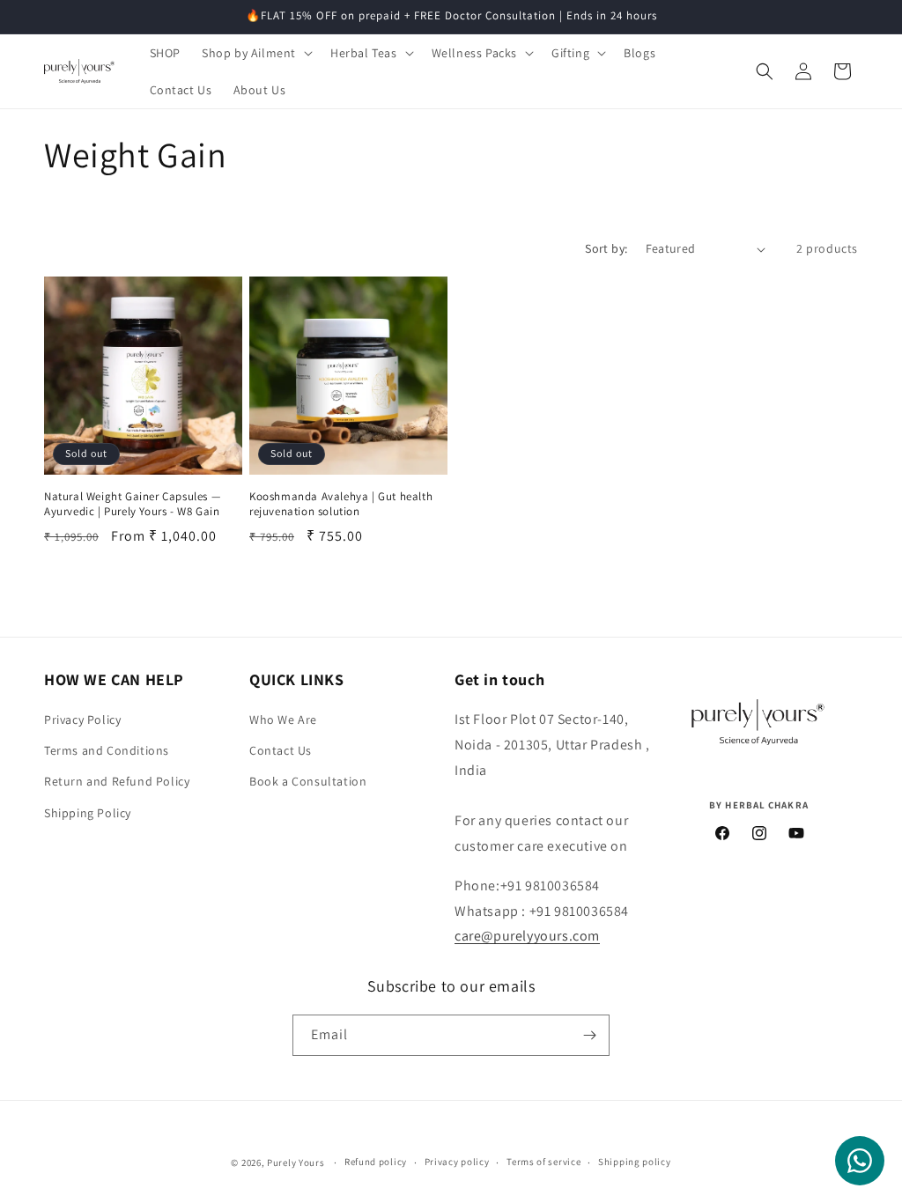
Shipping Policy (87, 813)
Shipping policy (634, 1161)
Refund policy (375, 1161)
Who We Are (283, 719)
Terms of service (543, 1161)
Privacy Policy (82, 719)
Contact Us (280, 750)
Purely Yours (295, 1162)
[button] (255, 52)
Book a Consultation (307, 781)
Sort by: (606, 248)
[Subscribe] (589, 1035)
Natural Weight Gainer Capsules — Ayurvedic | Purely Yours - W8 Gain (132, 504)
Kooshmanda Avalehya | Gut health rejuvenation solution (341, 504)
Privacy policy (457, 1161)
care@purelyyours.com (527, 935)
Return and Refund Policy (116, 781)
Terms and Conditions (106, 750)
